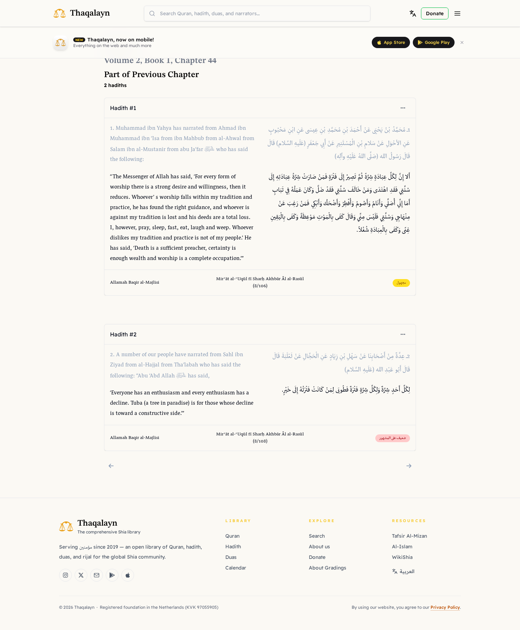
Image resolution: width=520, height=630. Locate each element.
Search (317, 536)
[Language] (413, 13)
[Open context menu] (403, 108)
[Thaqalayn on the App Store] (127, 575)
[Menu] (457, 13)
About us (319, 546)
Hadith (233, 546)
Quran (232, 536)
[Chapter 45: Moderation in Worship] (409, 466)
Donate (317, 557)
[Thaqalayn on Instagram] (65, 575)
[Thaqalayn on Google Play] (112, 575)
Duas (231, 557)
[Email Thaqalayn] (96, 575)
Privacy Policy (445, 607)
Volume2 (122, 61)
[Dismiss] (462, 42)
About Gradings (327, 568)
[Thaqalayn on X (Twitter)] (81, 575)
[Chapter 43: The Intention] (111, 466)
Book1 (157, 61)
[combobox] (257, 13)
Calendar (235, 568)
